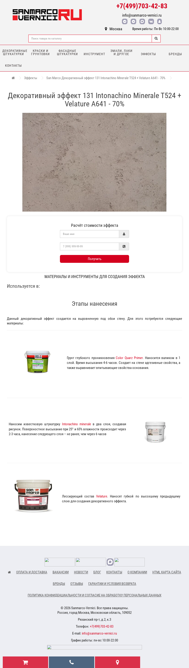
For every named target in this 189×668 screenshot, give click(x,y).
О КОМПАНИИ (137, 572)
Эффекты (148, 54)
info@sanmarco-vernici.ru (142, 15)
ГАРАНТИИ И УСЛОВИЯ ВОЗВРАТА (112, 584)
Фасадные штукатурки (67, 52)
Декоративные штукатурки (14, 52)
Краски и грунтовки (40, 52)
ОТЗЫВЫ (76, 584)
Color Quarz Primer (129, 358)
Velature (101, 496)
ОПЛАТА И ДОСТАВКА (31, 572)
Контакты (13, 65)
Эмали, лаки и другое (121, 52)
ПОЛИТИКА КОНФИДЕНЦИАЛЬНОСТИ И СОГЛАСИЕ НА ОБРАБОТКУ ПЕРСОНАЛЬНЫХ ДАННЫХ (94, 595)
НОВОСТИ (81, 572)
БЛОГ (97, 572)
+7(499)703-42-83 (141, 6)
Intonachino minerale (76, 424)
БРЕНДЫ (59, 584)
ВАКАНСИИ (61, 572)
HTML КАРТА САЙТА (166, 572)
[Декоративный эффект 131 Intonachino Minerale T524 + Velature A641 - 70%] (94, 162)
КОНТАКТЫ (114, 572)
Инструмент (94, 54)
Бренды (175, 54)
